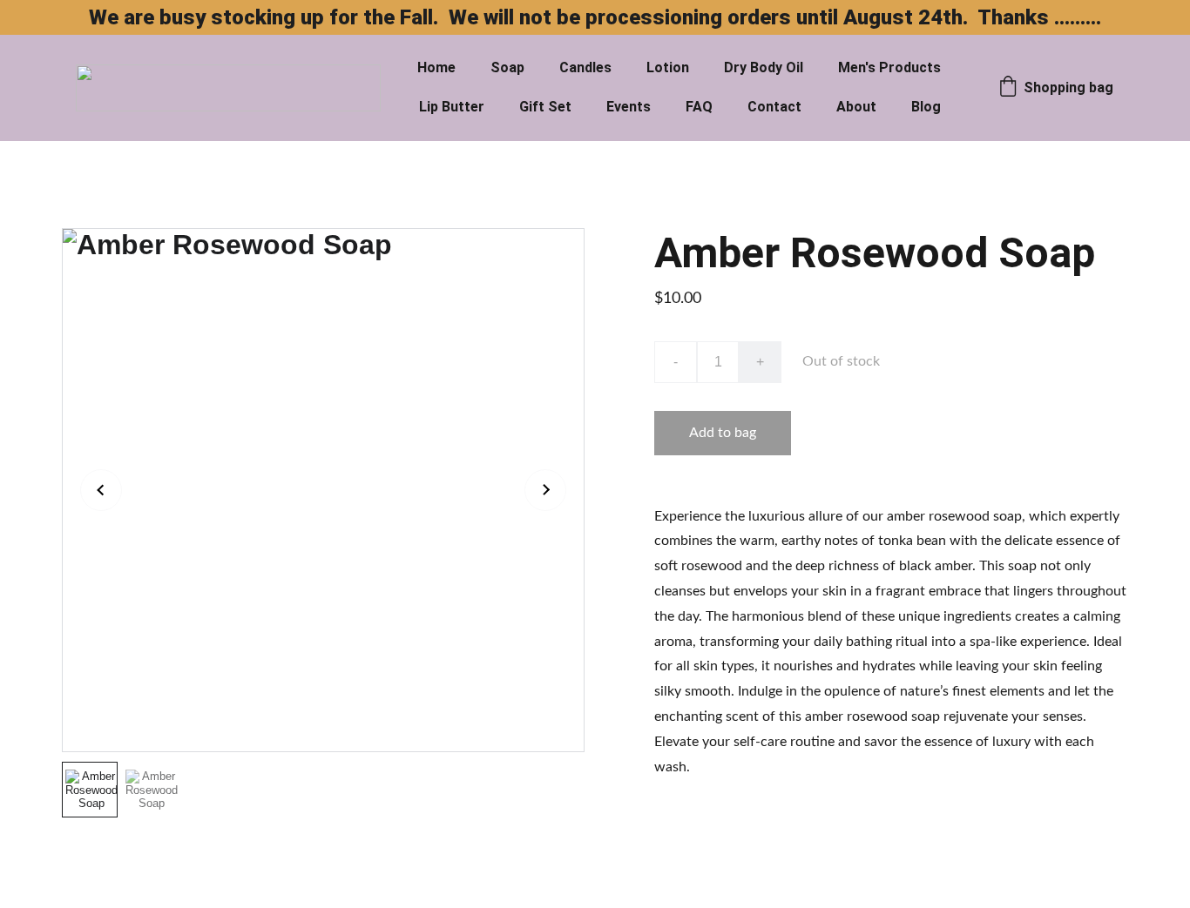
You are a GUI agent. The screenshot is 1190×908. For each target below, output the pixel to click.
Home (436, 67)
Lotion (667, 67)
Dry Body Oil (763, 67)
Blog (926, 106)
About (856, 106)
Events (628, 106)
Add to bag (722, 433)
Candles (585, 67)
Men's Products (889, 67)
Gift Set (545, 106)
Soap (507, 67)
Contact (774, 106)
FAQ (699, 106)
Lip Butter (451, 106)
